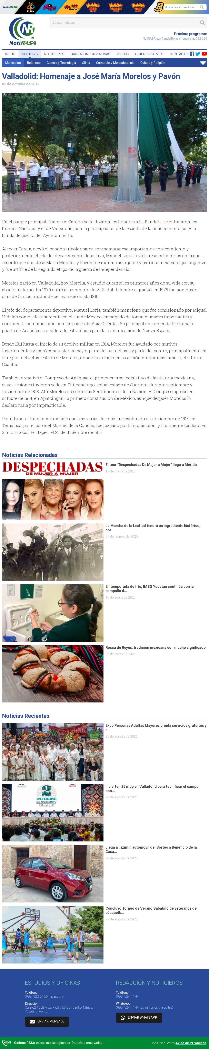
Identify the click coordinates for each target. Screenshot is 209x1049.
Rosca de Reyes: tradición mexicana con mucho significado (156, 647)
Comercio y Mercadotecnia (115, 63)
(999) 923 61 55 (36, 996)
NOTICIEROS (54, 54)
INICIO (10, 54)
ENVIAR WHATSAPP (142, 1017)
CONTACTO (179, 54)
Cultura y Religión (152, 63)
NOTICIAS (30, 54)
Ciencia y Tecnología (61, 63)
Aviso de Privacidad (191, 1043)
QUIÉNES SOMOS (149, 54)
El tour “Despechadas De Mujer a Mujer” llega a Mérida (151, 464)
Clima (86, 63)
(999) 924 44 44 (127, 996)
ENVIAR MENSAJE (50, 1021)
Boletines (34, 63)
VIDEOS (123, 54)
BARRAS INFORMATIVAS (90, 54)
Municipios (13, 63)
